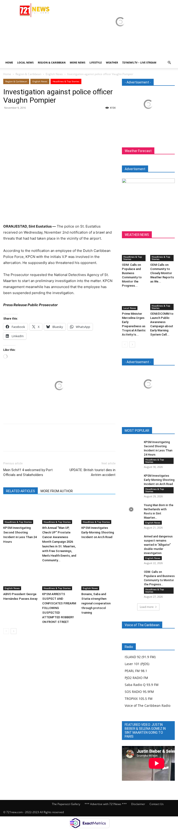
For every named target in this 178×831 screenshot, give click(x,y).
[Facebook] (8, 118)
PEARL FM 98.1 (136, 671)
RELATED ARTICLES (20, 491)
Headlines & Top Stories (66, 81)
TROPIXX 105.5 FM (139, 698)
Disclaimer (138, 804)
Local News (25, 62)
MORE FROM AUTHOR (57, 491)
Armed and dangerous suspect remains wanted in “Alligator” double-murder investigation (158, 545)
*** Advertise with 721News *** (106, 804)
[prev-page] (6, 631)
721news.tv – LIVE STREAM (139, 62)
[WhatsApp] (39, 118)
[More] (51, 118)
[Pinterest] (29, 118)
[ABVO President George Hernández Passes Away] (20, 578)
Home (9, 62)
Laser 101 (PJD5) (137, 664)
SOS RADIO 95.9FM (139, 691)
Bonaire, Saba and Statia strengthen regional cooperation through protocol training (96, 603)
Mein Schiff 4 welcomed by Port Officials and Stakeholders (28, 472)
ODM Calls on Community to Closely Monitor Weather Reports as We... (162, 273)
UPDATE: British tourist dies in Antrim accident (92, 472)
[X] (18, 118)
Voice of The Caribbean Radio (147, 705)
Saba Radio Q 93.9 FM (142, 684)
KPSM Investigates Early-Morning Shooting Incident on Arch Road (97, 532)
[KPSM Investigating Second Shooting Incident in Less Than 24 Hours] (20, 512)
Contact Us (156, 804)
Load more (147, 607)
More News (77, 62)
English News (54, 74)
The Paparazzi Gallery (66, 804)
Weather (112, 62)
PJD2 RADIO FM (136, 678)
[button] (169, 62)
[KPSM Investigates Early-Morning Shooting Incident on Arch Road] (98, 512)
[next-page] (13, 631)
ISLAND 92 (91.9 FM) (140, 657)
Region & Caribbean (52, 62)
